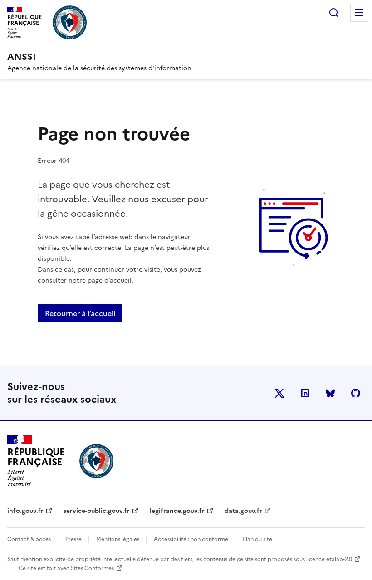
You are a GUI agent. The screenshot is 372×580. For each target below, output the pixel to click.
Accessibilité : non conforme (192, 539)
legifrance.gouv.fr (177, 511)
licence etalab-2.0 (329, 559)
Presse (74, 539)
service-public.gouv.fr (97, 511)
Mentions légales (118, 539)
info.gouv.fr (25, 511)
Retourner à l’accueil (80, 313)
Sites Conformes (92, 568)
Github (356, 393)
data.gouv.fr (243, 511)
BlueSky (330, 393)
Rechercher (334, 13)
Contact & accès (29, 539)
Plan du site (257, 539)
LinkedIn (305, 393)
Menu (359, 13)
